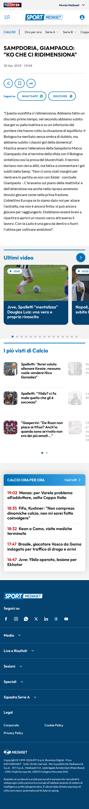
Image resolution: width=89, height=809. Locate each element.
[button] (44, 17)
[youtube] (66, 619)
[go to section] (80, 257)
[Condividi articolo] (8, 83)
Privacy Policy (13, 733)
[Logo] (44, 17)
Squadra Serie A (17, 697)
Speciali (10, 681)
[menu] (7, 17)
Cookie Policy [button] (53, 725)
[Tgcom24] (12, 5)
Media (9, 635)
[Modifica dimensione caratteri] (31, 83)
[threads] (56, 619)
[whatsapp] (26, 619)
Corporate (11, 725)
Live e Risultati (15, 650)
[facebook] (6, 619)
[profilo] (82, 17)
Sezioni (9, 666)
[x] (36, 619)
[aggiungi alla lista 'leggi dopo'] (20, 83)
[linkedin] (46, 619)
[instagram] (16, 619)
